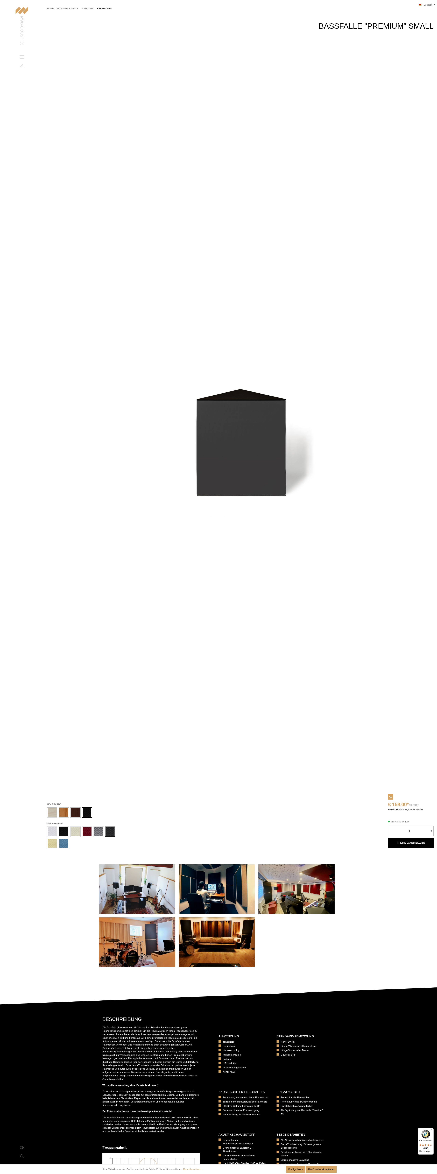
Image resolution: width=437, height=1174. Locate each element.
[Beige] (52, 843)
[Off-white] (75, 832)
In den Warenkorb (411, 842)
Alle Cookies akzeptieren (321, 1169)
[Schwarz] (87, 812)
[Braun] (75, 812)
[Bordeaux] (87, 832)
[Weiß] (52, 832)
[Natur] (52, 812)
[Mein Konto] (22, 65)
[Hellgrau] (99, 832)
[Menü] (22, 57)
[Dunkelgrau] (110, 832)
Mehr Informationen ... (193, 1169)
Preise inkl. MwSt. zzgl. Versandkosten (406, 809)
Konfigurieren (295, 1169)
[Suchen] (22, 1156)
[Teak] (64, 812)
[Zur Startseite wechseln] (22, 26)
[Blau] (64, 843)
